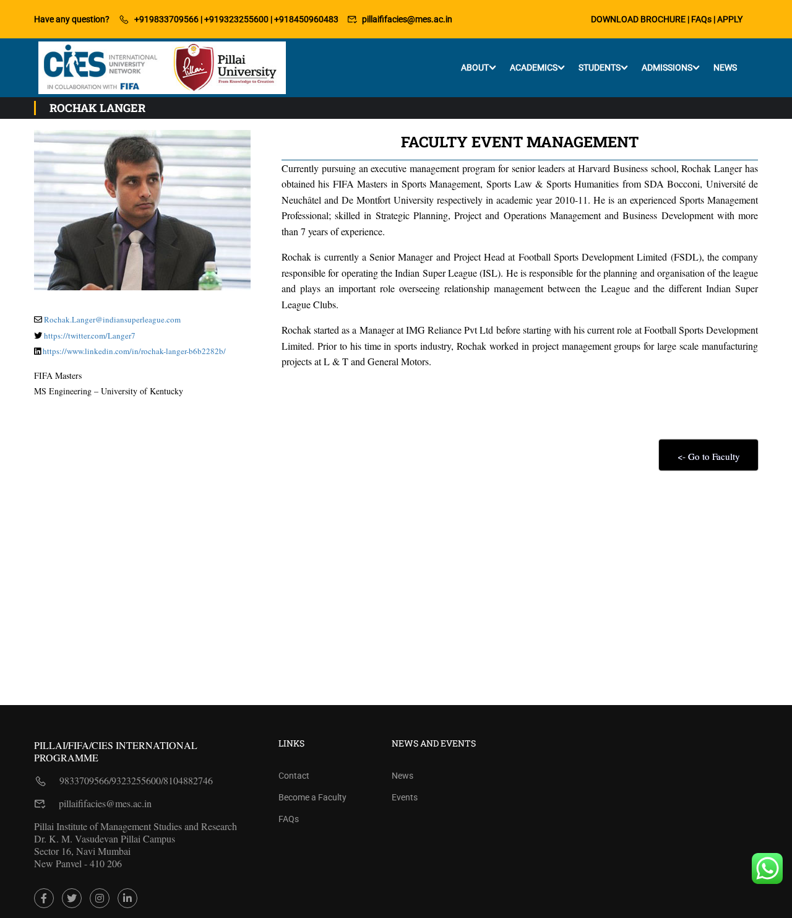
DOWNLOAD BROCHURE (638, 19)
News (725, 67)
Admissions (667, 67)
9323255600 (136, 780)
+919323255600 (236, 19)
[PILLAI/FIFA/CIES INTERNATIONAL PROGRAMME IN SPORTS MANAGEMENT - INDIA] (162, 67)
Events (405, 797)
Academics (533, 67)
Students (600, 67)
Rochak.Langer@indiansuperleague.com (112, 319)
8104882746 (188, 780)
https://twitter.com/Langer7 (90, 335)
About (475, 67)
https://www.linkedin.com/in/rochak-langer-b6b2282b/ (134, 351)
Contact (293, 776)
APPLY (729, 19)
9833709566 (84, 780)
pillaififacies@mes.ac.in (407, 19)
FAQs (701, 19)
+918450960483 (306, 19)
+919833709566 (166, 19)
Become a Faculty (312, 797)
